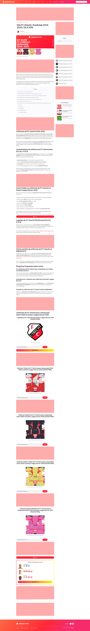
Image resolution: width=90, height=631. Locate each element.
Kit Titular (21, 106)
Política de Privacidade (25, 628)
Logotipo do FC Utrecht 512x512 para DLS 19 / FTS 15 (28, 97)
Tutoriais (42, 1)
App (46, 1)
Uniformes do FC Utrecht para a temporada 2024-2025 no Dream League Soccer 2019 (35, 103)
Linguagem (62, 1)
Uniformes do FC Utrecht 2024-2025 (25, 91)
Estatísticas (55, 1)
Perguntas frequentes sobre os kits (25, 101)
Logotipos (34, 1)
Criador (50, 1)
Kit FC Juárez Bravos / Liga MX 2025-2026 (67, 117)
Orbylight (72, 628)
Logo (20, 104)
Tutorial (35, 216)
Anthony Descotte (26, 570)
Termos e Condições (33, 628)
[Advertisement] (44, 14)
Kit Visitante (21, 108)
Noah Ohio (25, 575)
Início (27, 1)
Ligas (39, 1)
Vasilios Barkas (25, 564)
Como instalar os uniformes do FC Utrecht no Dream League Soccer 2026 (32, 95)
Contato (17, 628)
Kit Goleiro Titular (22, 110)
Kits (30, 1)
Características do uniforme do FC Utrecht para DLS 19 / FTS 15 (30, 93)
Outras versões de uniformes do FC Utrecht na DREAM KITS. (30, 99)
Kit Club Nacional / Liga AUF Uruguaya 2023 (67, 111)
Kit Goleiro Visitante (23, 112)
